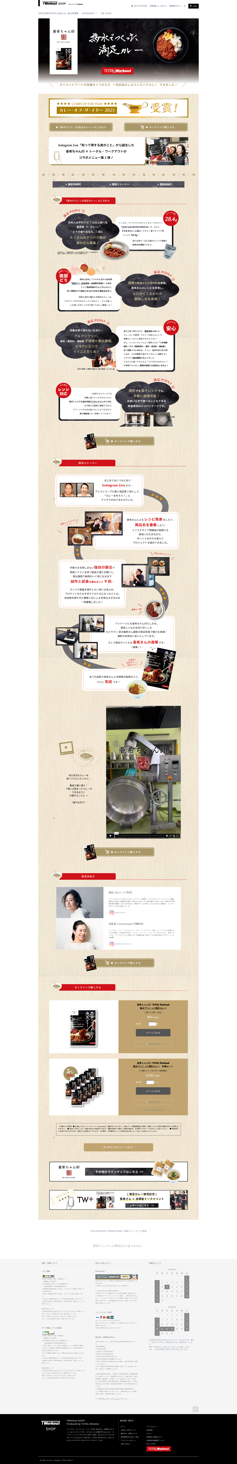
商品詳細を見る (154, 1044)
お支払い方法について (128, 1430)
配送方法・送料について (129, 1433)
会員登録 (153, 6)
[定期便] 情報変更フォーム (156, 1440)
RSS (148, 1444)
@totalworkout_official (123, 944)
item (195, 6)
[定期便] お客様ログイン (155, 1437)
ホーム (123, 1426)
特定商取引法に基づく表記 (130, 1437)
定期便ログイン (175, 6)
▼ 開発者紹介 (164, 184)
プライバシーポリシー (128, 1440)
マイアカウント (152, 1426)
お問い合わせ (125, 1444)
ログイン (163, 6)
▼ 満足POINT (73, 184)
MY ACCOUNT (140, 6)
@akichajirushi (120, 912)
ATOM (153, 1444)
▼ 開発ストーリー (119, 184)
